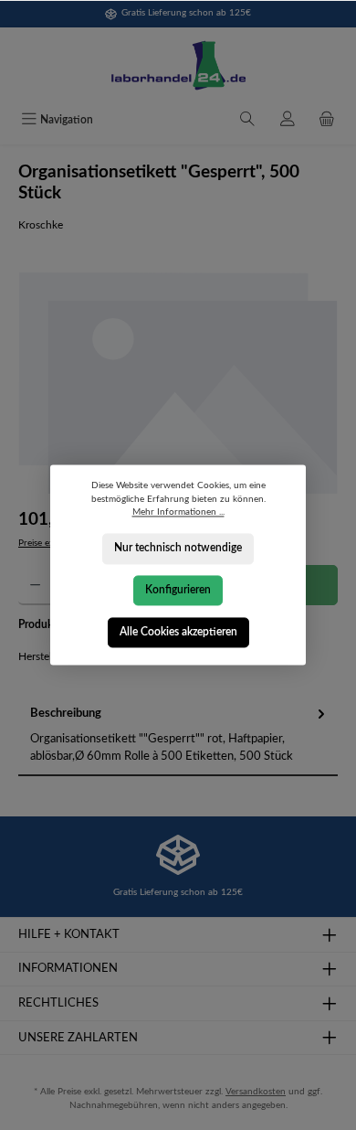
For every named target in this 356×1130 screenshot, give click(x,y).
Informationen (68, 968)
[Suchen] (247, 120)
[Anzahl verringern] (35, 585)
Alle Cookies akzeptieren (178, 631)
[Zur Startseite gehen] (178, 66)
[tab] (178, 735)
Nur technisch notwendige (178, 548)
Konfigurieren (178, 589)
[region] (178, 383)
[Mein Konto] (287, 120)
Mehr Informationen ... (178, 512)
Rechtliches (58, 1002)
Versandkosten (255, 1091)
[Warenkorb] (327, 120)
